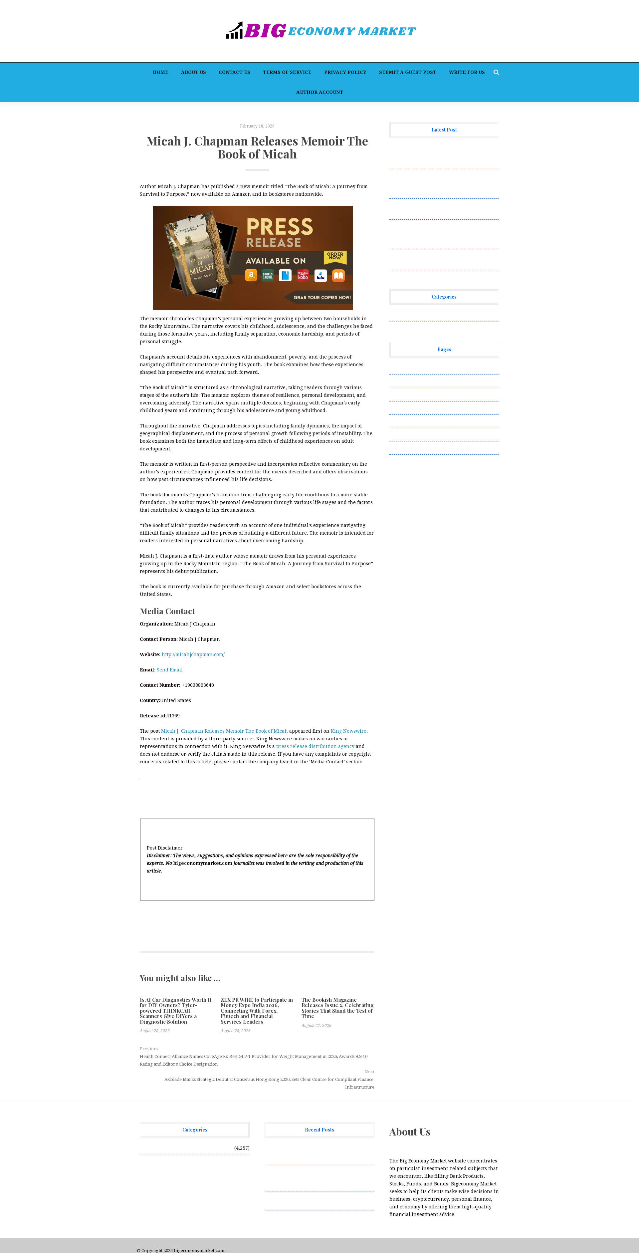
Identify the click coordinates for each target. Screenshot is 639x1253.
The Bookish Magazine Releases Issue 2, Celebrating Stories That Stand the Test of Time (337, 1008)
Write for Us (467, 72)
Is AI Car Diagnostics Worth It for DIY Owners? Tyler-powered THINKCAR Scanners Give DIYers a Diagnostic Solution (175, 1010)
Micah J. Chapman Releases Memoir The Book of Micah (224, 731)
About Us (193, 72)
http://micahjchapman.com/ (193, 654)
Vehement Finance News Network (428, 315)
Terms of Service (287, 72)
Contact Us (234, 72)
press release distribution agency (315, 746)
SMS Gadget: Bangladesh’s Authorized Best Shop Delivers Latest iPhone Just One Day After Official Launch (444, 233)
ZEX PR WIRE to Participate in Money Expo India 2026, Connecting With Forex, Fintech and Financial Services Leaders (257, 1010)
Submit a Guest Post (407, 72)
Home (160, 72)
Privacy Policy (345, 72)
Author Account (319, 92)
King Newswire (348, 731)
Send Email (170, 669)
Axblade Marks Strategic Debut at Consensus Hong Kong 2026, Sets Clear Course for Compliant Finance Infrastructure (269, 1083)
